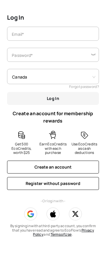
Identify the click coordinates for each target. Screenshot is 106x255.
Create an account (53, 167)
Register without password (53, 183)
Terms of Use (61, 234)
